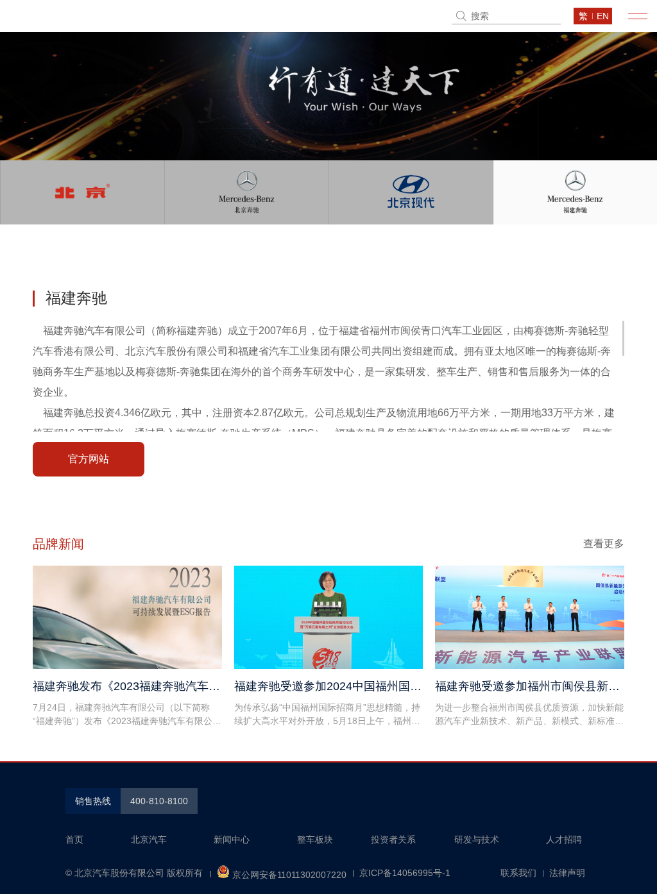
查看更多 (603, 543)
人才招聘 (564, 839)
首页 (74, 839)
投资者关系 (393, 839)
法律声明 (567, 873)
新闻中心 (232, 839)
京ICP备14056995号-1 (404, 873)
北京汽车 (149, 839)
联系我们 (518, 873)
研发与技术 (476, 839)
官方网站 (88, 458)
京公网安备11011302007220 (288, 875)
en (603, 16)
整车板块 (315, 839)
